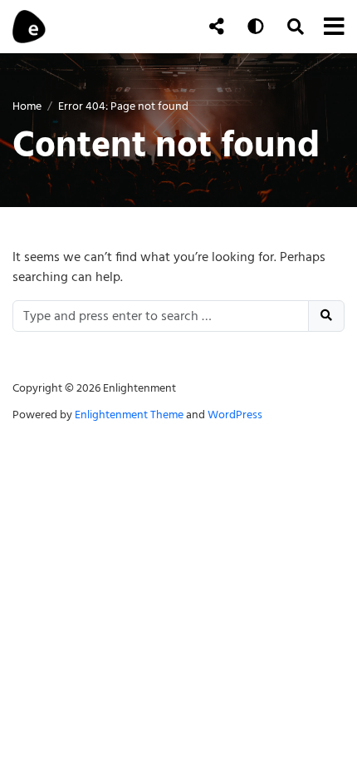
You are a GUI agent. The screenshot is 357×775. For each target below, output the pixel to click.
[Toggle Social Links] (216, 26)
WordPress (235, 414)
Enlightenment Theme (129, 414)
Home (27, 106)
